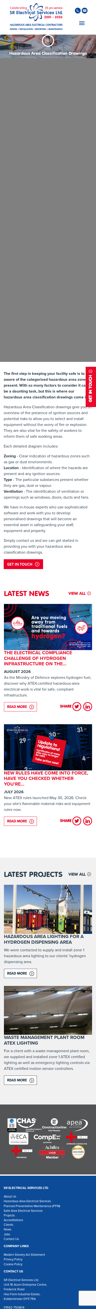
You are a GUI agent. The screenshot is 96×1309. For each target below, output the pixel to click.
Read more (22, 706)
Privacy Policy (13, 1259)
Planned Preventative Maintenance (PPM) (32, 1206)
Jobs (7, 1234)
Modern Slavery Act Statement (24, 1254)
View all (76, 593)
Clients (8, 1224)
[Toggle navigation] (81, 23)
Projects (9, 1215)
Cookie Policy (13, 1264)
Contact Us (11, 1239)
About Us (10, 1196)
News (7, 1229)
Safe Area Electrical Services (23, 1210)
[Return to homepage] (36, 17)
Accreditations (13, 1220)
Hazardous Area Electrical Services (27, 1201)
